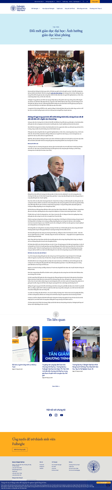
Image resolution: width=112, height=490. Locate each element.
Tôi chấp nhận (103, 482)
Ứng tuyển (95, 1)
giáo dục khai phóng (56, 93)
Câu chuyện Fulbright (56, 464)
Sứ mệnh (54, 466)
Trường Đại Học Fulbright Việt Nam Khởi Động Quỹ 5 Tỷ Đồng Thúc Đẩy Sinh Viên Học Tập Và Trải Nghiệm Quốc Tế (85, 366)
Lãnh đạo (54, 468)
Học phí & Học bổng (73, 468)
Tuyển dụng (65, 1)
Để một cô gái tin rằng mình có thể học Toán (24, 365)
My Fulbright (76, 1)
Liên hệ (70, 1)
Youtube (41, 468)
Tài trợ (58, 1)
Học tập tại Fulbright (48, 8)
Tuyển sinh (60, 8)
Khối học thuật (55, 470)
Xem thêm (55, 386)
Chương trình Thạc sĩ (96, 8)
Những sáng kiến (49, 1)
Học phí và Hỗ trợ (70, 8)
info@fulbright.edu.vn (17, 469)
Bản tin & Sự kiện (39, 1)
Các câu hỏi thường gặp (74, 470)
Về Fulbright (34, 8)
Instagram (42, 466)
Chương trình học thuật (74, 464)
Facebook (42, 464)
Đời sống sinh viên (82, 8)
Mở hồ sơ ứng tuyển (20, 449)
